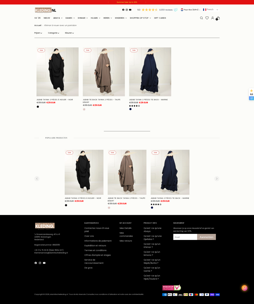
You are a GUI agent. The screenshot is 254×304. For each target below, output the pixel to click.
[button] (134, 106)
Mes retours (126, 240)
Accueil (37, 25)
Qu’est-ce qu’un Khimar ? (152, 245)
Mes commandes (126, 234)
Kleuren (68, 33)
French (209, 9)
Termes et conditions (95, 250)
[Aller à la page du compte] (212, 18)
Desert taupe (84, 109)
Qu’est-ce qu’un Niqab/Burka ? (152, 261)
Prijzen (37, 33)
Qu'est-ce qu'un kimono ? (152, 253)
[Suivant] (146, 2)
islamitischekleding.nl (59, 294)
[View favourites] (207, 18)
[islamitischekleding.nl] (45, 10)
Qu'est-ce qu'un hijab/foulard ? (152, 277)
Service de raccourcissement (94, 261)
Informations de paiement (98, 240)
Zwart (38, 106)
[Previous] (36, 178)
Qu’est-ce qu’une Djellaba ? (153, 238)
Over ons (89, 236)
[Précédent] (108, 2)
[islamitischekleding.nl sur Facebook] (123, 10)
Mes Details (125, 228)
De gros (88, 267)
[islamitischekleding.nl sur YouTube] (130, 10)
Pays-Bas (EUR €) (191, 10)
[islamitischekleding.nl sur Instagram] (127, 10)
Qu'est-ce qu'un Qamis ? (152, 269)
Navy (130, 109)
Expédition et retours (95, 245)
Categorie (52, 33)
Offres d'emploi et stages (97, 255)
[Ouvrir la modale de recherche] (201, 18)
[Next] (216, 178)
